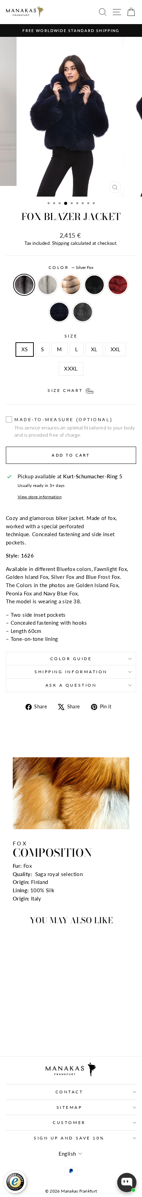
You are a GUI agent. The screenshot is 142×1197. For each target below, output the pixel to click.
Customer (69, 1122)
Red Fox (118, 284)
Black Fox (94, 284)
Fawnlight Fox (47, 284)
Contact (69, 1091)
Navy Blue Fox (59, 312)
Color (71, 267)
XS (24, 349)
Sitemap (69, 1107)
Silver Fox (24, 284)
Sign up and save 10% (69, 1138)
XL (94, 349)
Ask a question (71, 685)
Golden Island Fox (71, 284)
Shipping (61, 243)
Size (71, 336)
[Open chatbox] (126, 1182)
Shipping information (71, 671)
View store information (40, 496)
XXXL (71, 368)
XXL (116, 349)
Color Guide (71, 658)
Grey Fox (82, 312)
